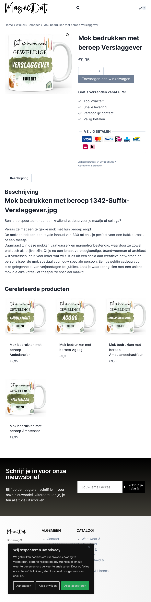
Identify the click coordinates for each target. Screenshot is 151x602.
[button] (67, 35)
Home (9, 24)
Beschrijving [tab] (19, 178)
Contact (53, 539)
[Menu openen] (132, 8)
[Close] (90, 546)
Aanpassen (23, 585)
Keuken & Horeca (95, 571)
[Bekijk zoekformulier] (75, 8)
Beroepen (34, 24)
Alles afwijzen (48, 585)
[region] (51, 569)
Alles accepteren (75, 585)
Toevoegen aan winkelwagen (106, 79)
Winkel (20, 24)
